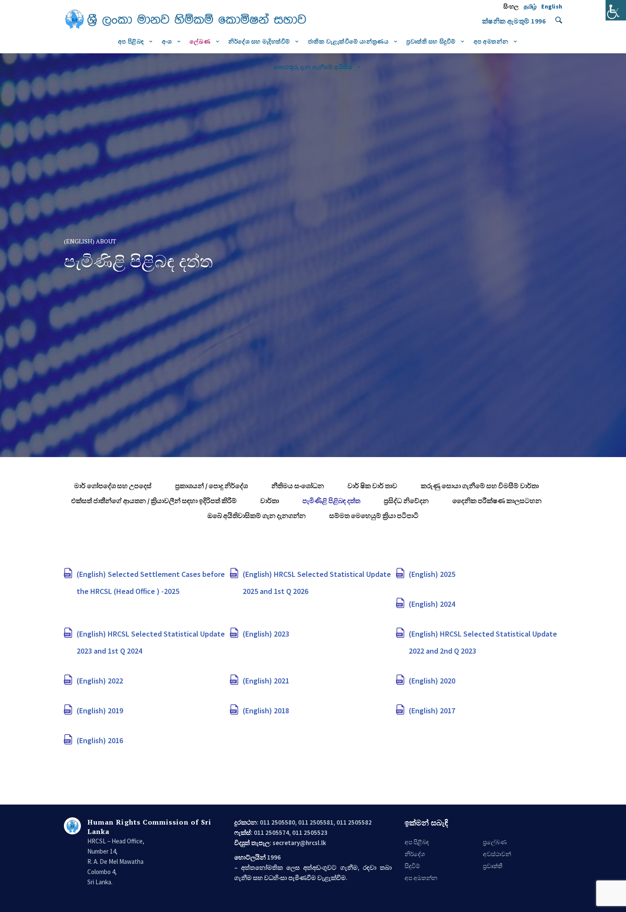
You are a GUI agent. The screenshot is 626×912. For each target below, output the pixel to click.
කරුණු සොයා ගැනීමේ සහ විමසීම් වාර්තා (480, 485)
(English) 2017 (432, 710)
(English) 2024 (432, 604)
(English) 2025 (432, 574)
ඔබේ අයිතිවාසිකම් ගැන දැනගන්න (256, 515)
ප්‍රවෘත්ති (493, 866)
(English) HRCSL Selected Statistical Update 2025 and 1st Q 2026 (317, 582)
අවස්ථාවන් (497, 854)
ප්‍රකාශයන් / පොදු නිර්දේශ (211, 485)
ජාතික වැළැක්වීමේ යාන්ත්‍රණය (348, 41)
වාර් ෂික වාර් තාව (372, 485)
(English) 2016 (100, 740)
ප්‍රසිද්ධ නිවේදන (406, 500)
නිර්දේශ (415, 854)
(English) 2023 (266, 634)
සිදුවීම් (412, 866)
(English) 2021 (266, 681)
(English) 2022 (100, 681)
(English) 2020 (432, 681)
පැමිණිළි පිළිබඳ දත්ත (331, 500)
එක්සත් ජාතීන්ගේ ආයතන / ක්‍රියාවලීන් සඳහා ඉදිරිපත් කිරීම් (154, 500)
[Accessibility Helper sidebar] (616, 10)
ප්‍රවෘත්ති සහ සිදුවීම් (431, 41)
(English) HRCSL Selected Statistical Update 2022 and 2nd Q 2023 (483, 642)
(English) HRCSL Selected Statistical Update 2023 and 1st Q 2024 (151, 642)
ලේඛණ (200, 41)
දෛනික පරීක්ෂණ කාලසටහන (497, 500)
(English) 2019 (100, 710)
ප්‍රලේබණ (495, 842)
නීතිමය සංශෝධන (297, 485)
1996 (538, 21)
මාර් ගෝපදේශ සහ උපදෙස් (113, 485)
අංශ (167, 41)
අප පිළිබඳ (131, 41)
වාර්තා (269, 500)
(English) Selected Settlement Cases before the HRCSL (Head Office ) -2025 (151, 582)
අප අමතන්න (491, 41)
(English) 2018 (266, 710)
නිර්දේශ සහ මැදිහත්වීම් (259, 41)
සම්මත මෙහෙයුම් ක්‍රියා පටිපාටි (374, 515)
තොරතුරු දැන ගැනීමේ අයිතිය (312, 67)
